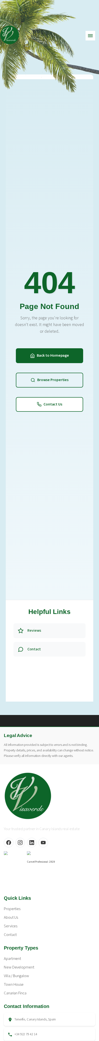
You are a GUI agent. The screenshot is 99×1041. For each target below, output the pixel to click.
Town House (14, 984)
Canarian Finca (15, 993)
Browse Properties (52, 380)
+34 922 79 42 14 (25, 1034)
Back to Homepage (53, 355)
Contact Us (52, 404)
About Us (11, 917)
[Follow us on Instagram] (20, 842)
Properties (12, 909)
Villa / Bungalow (16, 976)
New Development (19, 967)
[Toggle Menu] (90, 35)
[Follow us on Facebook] (8, 842)
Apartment (12, 959)
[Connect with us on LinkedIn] (32, 842)
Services (10, 926)
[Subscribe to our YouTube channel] (43, 842)
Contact (10, 935)
